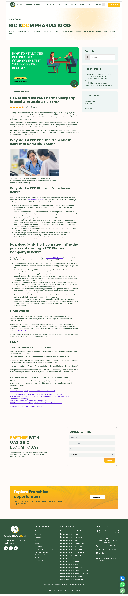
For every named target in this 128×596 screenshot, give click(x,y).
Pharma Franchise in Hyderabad (71, 580)
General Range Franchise (44, 549)
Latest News (63, 4)
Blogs (18, 19)
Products (38, 537)
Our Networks (49, 4)
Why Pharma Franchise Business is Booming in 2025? (29, 401)
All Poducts (28, 4)
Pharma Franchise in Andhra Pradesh (73, 531)
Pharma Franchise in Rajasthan (71, 568)
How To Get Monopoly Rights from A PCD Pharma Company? (32, 391)
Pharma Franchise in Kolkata (70, 561)
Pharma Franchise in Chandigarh (71, 546)
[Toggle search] (104, 4)
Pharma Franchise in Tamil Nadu (71, 549)
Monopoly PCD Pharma (54, 258)
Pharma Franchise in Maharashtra (72, 543)
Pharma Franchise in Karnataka (71, 537)
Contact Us (96, 4)
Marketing (88, 104)
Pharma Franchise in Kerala (69, 565)
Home (19, 4)
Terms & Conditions (61, 585)
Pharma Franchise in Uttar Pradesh (72, 552)
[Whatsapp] (122, 584)
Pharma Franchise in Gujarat (70, 540)
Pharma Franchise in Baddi (69, 558)
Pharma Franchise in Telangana (71, 577)
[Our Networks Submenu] (55, 4)
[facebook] (11, 548)
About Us (73, 4)
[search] (87, 57)
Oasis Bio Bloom (20, 330)
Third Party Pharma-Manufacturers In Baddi (43, 553)
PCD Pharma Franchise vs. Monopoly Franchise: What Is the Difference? (36, 403)
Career (81, 4)
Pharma (87, 106)
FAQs (88, 4)
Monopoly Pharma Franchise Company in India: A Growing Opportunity (36, 394)
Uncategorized (90, 108)
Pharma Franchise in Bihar (69, 534)
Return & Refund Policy (77, 585)
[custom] (6, 548)
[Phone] (122, 578)
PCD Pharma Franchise (35, 200)
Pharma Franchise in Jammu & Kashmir (74, 574)
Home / (12, 19)
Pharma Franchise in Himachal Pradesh (74, 571)
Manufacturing (90, 101)
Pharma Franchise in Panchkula (71, 555)
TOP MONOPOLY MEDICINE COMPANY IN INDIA (26, 406)
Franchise (38, 4)
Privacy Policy (48, 585)
